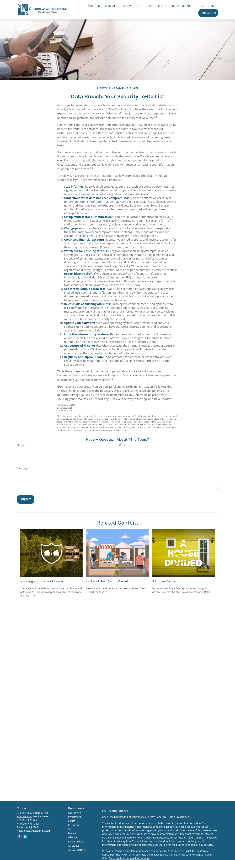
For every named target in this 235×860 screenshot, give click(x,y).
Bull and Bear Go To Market (107, 581)
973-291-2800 (24, 812)
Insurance (74, 825)
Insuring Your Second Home (41, 581)
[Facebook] (19, 836)
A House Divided (165, 581)
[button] (93, 6)
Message (22, 468)
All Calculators (76, 849)
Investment (74, 816)
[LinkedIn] (25, 836)
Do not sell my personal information (129, 858)
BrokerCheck (183, 817)
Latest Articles (76, 841)
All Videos (73, 845)
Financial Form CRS (118, 810)
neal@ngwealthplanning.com (34, 830)
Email (122, 445)
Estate (71, 820)
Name (21, 445)
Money (72, 833)
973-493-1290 (24, 816)
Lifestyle (73, 837)
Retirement (74, 812)
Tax (70, 829)
